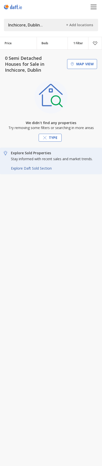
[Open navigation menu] (93, 6)
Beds (45, 43)
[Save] (95, 43)
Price (8, 43)
